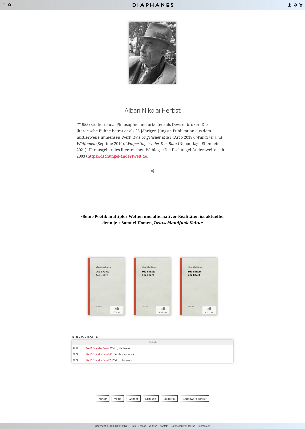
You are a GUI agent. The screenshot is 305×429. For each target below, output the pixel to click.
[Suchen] (9, 5)
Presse (142, 426)
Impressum (204, 426)
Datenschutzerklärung (183, 426)
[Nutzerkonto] (289, 5)
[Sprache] (295, 5)
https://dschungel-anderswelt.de (117, 156)
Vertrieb (153, 426)
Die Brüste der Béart (97, 348)
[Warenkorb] (301, 5)
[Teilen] (152, 171)
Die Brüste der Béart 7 (98, 360)
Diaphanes (152, 5)
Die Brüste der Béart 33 (99, 354)
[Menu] (4, 5)
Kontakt (164, 426)
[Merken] (90, 261)
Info (134, 426)
